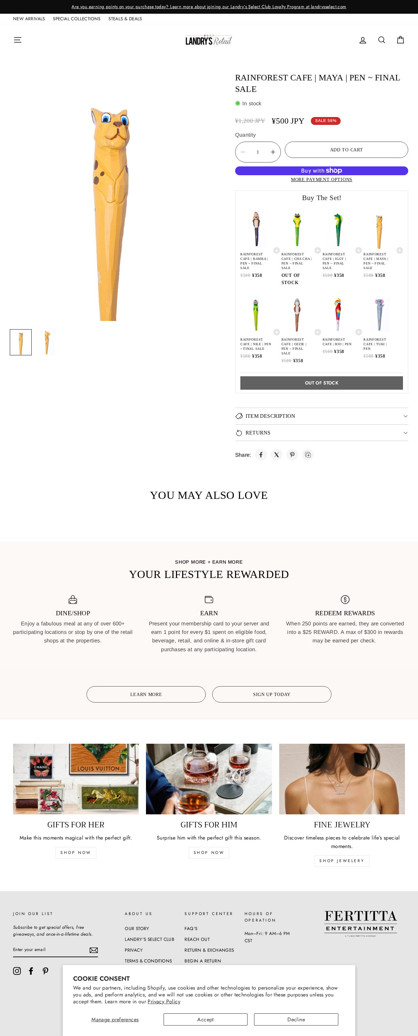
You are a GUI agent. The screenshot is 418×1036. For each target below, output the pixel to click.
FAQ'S (191, 928)
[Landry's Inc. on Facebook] (31, 971)
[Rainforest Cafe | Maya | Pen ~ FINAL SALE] (261, 455)
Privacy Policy (164, 1001)
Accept (205, 1019)
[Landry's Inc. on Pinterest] (45, 971)
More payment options (321, 179)
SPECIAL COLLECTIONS (77, 18)
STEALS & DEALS (125, 18)
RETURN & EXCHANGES (209, 950)
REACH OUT (197, 939)
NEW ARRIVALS (29, 18)
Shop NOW (209, 853)
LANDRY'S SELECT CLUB (149, 939)
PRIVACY (134, 950)
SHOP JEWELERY (341, 861)
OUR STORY (137, 928)
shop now (75, 853)
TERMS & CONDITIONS (148, 961)
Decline (296, 1019)
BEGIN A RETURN (203, 961)
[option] (209, 6)
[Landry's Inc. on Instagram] (17, 971)
